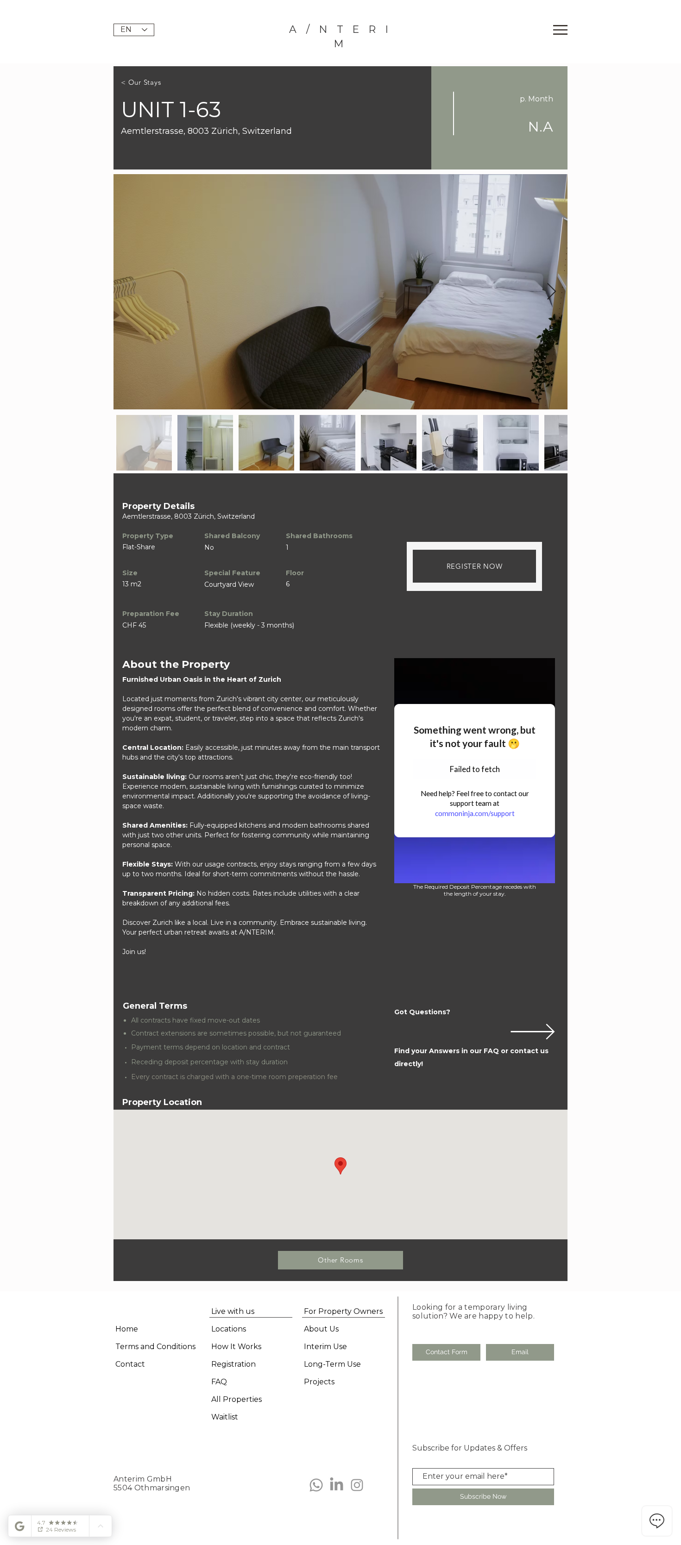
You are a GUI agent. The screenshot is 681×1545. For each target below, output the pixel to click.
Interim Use (325, 1346)
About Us (321, 1329)
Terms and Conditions (155, 1346)
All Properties (236, 1399)
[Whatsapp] (316, 1485)
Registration (233, 1364)
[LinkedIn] (336, 1485)
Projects (319, 1381)
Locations (228, 1329)
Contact (130, 1364)
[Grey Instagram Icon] (357, 1485)
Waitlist (224, 1417)
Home (126, 1329)
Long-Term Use (332, 1364)
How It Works (236, 1346)
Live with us (232, 1311)
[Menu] (560, 30)
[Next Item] (551, 292)
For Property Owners (343, 1311)
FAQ (219, 1381)
